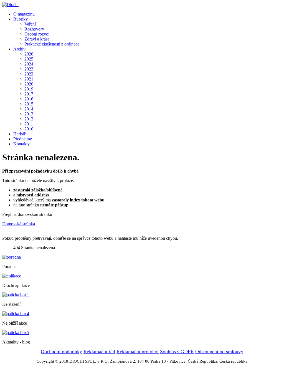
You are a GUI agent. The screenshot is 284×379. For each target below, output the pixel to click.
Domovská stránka (18, 223)
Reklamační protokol (137, 351)
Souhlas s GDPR (177, 351)
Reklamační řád (99, 351)
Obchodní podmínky (61, 351)
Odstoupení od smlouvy (219, 351)
